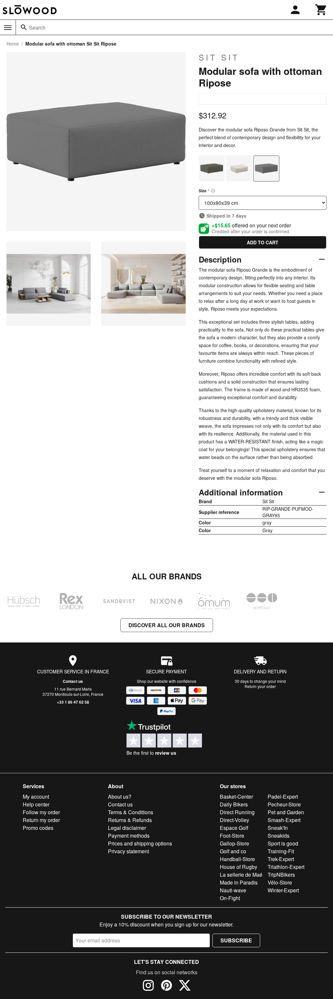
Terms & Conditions (130, 812)
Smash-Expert (284, 820)
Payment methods (129, 835)
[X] (184, 986)
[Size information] (213, 190)
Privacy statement (128, 851)
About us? (119, 796)
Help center (36, 804)
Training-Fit (281, 851)
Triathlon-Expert (286, 867)
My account (36, 796)
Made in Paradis (239, 882)
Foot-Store (232, 835)
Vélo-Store (280, 882)
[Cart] (321, 9)
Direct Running (237, 812)
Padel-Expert (283, 796)
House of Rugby (238, 867)
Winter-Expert (283, 890)
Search (37, 27)
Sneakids (278, 835)
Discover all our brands (166, 625)
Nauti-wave (233, 890)
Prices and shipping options (140, 843)
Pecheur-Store (284, 804)
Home (13, 43)
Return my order (41, 820)
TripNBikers (281, 874)
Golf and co (233, 851)
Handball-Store (237, 859)
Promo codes (38, 827)
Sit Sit (219, 57)
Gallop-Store (234, 843)
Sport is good (283, 843)
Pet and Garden (286, 812)
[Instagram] (148, 986)
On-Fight (230, 898)
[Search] (24, 27)
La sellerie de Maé (241, 874)
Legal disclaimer (127, 827)
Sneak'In (278, 827)
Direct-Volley (234, 820)
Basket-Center (236, 796)
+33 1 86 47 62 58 (73, 702)
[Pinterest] (166, 986)
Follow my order (41, 812)
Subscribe (236, 940)
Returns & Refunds (130, 820)
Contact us (73, 681)
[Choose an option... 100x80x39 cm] (262, 203)
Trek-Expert (281, 859)
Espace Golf (234, 827)
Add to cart (262, 242)
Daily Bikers (234, 804)
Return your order (260, 686)
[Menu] (8, 27)
